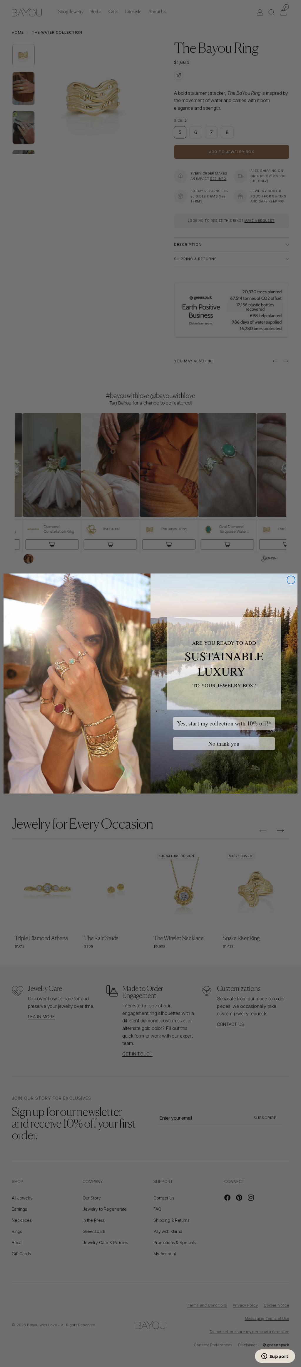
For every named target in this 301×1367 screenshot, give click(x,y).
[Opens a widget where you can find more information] (275, 1356)
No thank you (224, 743)
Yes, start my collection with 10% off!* (224, 723)
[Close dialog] (291, 580)
